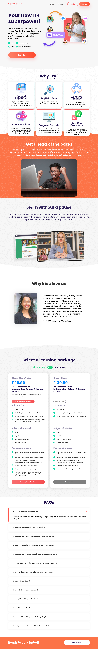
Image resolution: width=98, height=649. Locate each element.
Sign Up (84, 4)
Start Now (22, 55)
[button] (49, 511)
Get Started (76, 642)
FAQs (52, 4)
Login (73, 4)
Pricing (60, 4)
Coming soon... (70, 482)
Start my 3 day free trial (23, 401)
